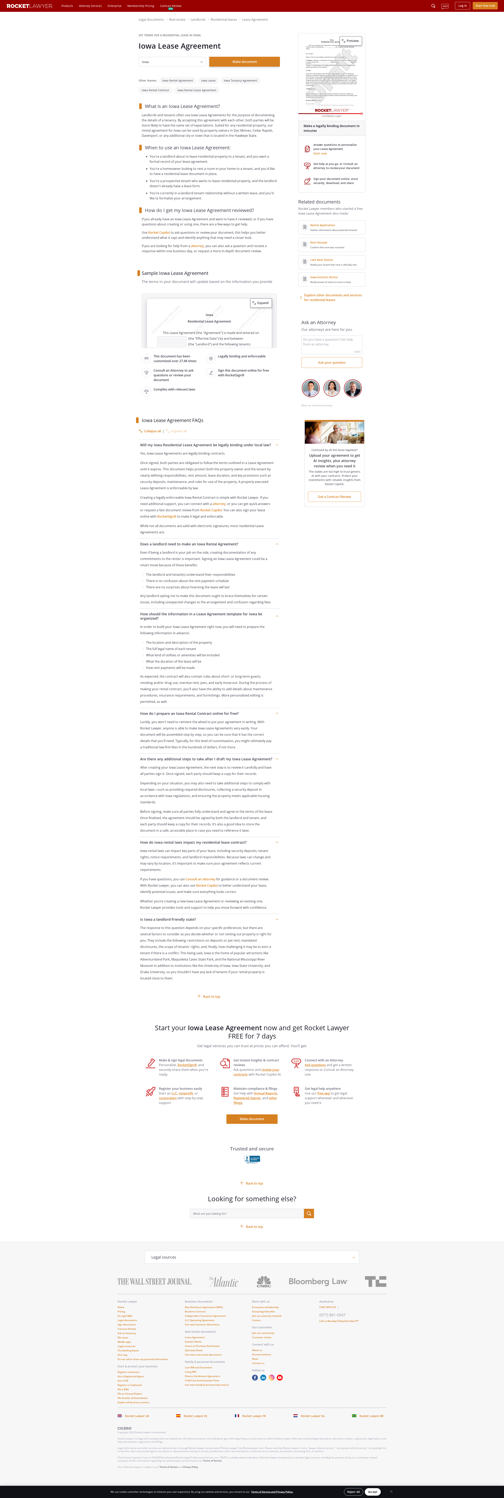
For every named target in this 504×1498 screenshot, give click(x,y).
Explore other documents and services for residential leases (333, 297)
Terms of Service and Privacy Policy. (272, 1491)
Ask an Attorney (127, 1333)
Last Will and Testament (198, 1367)
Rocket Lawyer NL (313, 1416)
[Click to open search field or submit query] (433, 6)
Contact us (258, 1363)
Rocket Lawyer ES (195, 1416)
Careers (256, 1320)
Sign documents (127, 1324)
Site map (122, 1355)
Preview (353, 41)
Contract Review (170, 6)
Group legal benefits (263, 1311)
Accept (372, 1492)
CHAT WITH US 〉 (329, 1307)
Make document (245, 62)
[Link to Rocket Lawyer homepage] (29, 6)
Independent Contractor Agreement (205, 1316)
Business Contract (195, 1311)
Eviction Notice (193, 1341)
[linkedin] (264, 1379)
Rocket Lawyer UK (137, 1416)
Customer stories (261, 1337)
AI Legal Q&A (125, 1316)
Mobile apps (124, 1342)
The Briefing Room (128, 1350)
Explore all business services (133, 1402)
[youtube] (280, 1379)
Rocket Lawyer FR (254, 1416)
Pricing (121, 1311)
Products (67, 6)
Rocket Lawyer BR (371, 1416)
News (255, 1358)
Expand (263, 303)
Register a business (129, 1372)
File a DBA (123, 1389)
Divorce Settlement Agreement (202, 1376)
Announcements (261, 1354)
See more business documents (202, 1324)
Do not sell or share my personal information (143, 1359)
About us (257, 1350)
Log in (463, 5)
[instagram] (272, 1379)
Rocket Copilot (159, 232)
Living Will (190, 1371)
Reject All (353, 1492)
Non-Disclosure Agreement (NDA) (204, 1307)
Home (121, 1307)
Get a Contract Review (334, 497)
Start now (320, 153)
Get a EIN (123, 1380)
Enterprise (114, 6)
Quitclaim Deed (193, 1350)
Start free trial (485, 5)
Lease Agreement (195, 1337)
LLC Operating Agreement (200, 1320)
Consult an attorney (200, 879)
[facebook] (255, 1379)
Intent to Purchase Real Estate (202, 1346)
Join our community (263, 1333)
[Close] (391, 1491)
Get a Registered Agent (131, 1376)
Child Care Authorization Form (202, 1380)
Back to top (211, 996)
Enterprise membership (265, 1307)
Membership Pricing (140, 6)
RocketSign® (166, 516)
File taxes (123, 1337)
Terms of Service (212, 1460)
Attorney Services (90, 6)
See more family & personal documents (207, 1384)
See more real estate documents (203, 1354)
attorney (197, 246)
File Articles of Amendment (133, 1398)
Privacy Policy (190, 1467)
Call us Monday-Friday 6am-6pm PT (339, 1321)
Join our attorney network (267, 1316)
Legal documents (127, 1320)
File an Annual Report (130, 1393)
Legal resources (126, 1346)
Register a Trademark (130, 1385)
